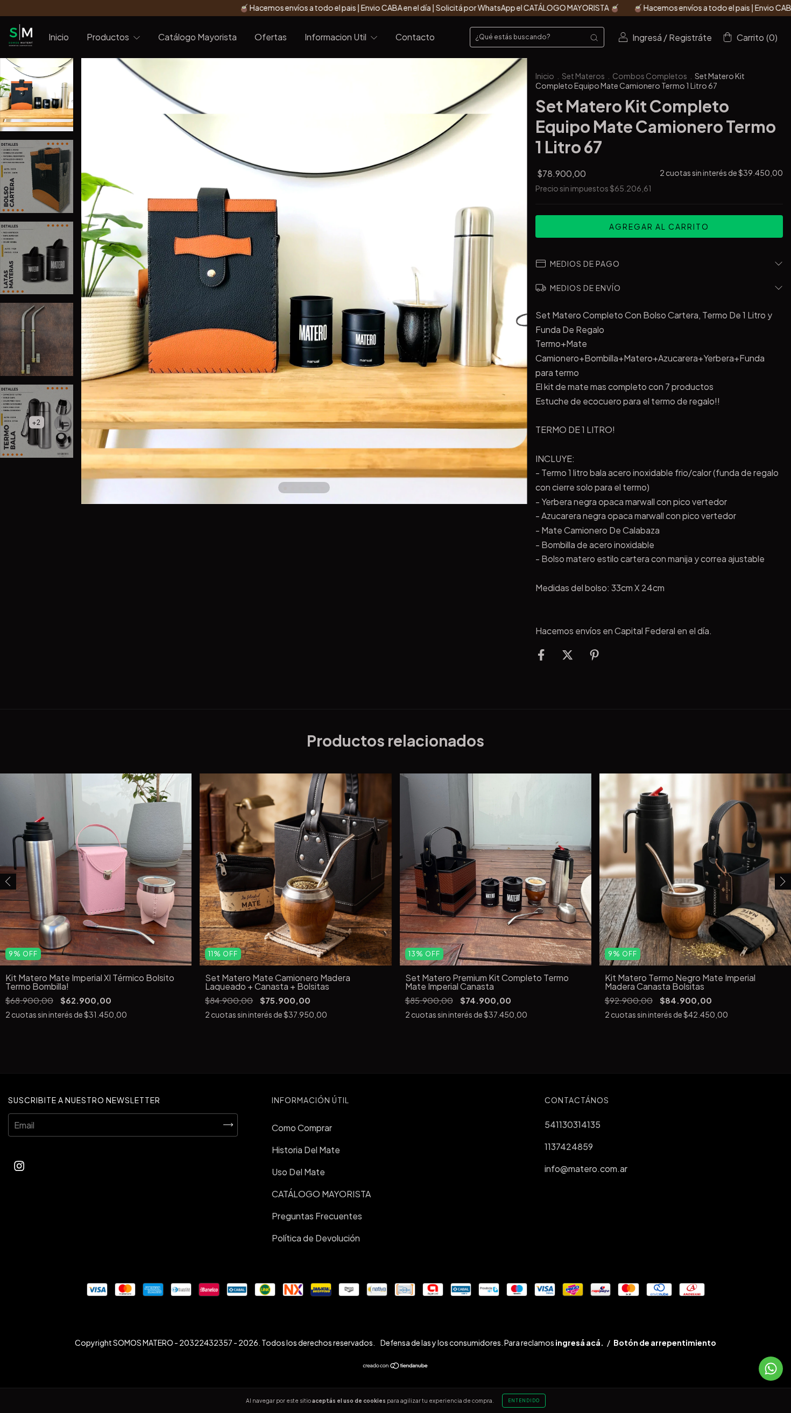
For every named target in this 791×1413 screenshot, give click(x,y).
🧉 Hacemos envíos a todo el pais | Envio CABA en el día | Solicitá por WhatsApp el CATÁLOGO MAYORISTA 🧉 (339, 7)
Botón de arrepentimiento (664, 1342)
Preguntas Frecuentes (317, 1216)
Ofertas (271, 36)
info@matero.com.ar (586, 1168)
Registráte (690, 37)
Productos (109, 36)
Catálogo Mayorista (197, 36)
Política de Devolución (316, 1238)
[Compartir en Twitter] (568, 654)
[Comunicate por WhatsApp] (771, 1369)
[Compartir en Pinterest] (594, 654)
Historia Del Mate (306, 1149)
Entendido (524, 1400)
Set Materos (583, 76)
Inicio (58, 36)
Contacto (415, 36)
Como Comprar (302, 1127)
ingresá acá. (579, 1342)
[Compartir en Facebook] (541, 654)
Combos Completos (649, 76)
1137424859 (569, 1146)
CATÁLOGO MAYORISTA (321, 1193)
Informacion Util (336, 36)
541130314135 (573, 1124)
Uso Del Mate (298, 1171)
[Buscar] (594, 37)
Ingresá (647, 37)
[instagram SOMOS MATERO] (19, 1165)
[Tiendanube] (395, 1366)
